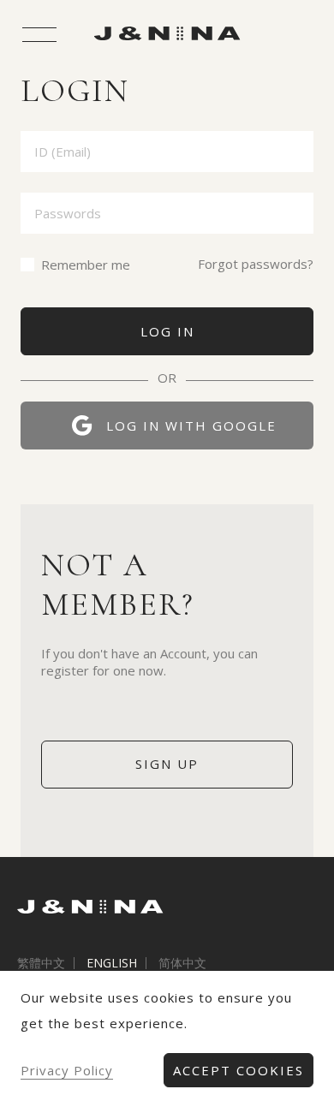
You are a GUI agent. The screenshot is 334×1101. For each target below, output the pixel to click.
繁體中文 (41, 963)
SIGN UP (167, 763)
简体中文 (182, 963)
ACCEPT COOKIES (238, 1070)
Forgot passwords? (255, 263)
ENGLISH (111, 963)
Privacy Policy (67, 1070)
